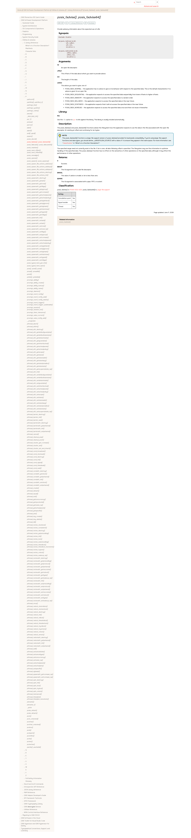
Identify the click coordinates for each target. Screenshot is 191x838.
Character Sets (30, 51)
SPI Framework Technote (33, 798)
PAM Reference (29, 792)
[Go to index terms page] (133, 2)
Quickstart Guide (28, 23)
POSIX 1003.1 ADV (76, 190)
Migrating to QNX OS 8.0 (31, 815)
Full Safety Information (33, 778)
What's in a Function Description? (37, 46)
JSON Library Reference (32, 790)
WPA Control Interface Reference (36, 812)
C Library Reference (73, 10)
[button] (20, 17)
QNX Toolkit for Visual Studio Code (33, 821)
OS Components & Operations (33, 29)
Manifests (29, 48)
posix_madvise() (65, 222)
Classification (67, 143)
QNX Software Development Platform (36, 10)
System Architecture (29, 26)
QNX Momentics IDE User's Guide (32, 17)
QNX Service (32, 807)
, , (34, 269)
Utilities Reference (30, 809)
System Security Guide (30, 37)
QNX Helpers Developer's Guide (35, 795)
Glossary (28, 781)
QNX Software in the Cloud (30, 818)
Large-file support (103, 190)
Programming (27, 34)
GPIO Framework (30, 801)
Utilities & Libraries (58, 10)
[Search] (157, 2)
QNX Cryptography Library (33, 804)
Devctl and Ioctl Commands (33, 784)
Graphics (25, 31)
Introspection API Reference (34, 787)
